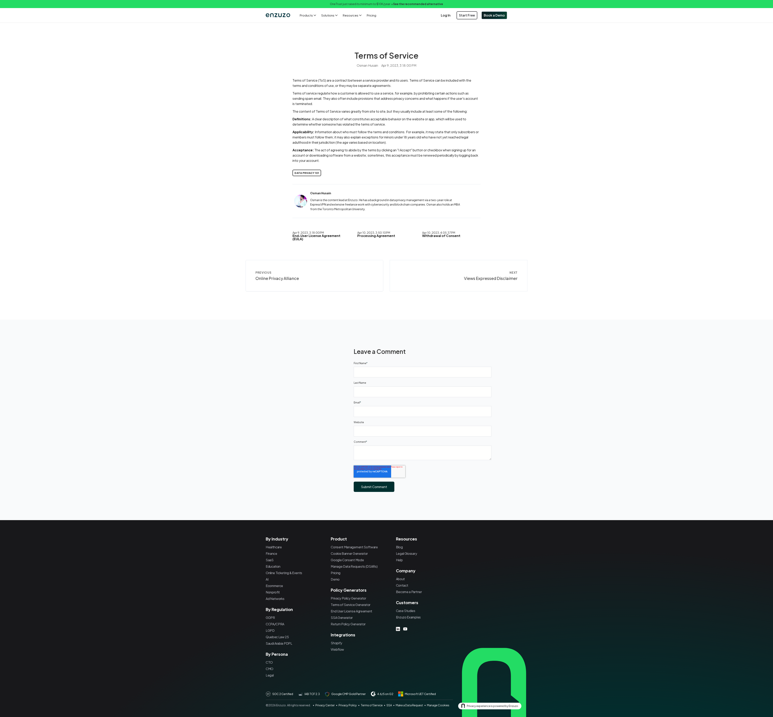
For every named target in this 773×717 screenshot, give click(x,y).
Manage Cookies (438, 705)
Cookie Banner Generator (349, 553)
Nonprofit (273, 592)
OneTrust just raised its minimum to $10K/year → (386, 4)
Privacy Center (325, 705)
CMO (269, 669)
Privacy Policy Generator (348, 598)
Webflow (337, 649)
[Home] (278, 15)
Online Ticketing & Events (284, 573)
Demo (335, 579)
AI (267, 579)
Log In (446, 15)
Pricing (371, 15)
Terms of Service (372, 705)
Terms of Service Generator (350, 605)
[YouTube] (405, 629)
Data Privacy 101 (307, 173)
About (400, 579)
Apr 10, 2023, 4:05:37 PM (438, 232)
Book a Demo (494, 15)
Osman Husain (367, 65)
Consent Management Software (354, 547)
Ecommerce (274, 586)
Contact (402, 585)
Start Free (467, 15)
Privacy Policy (348, 705)
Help (399, 560)
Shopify (336, 643)
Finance (271, 553)
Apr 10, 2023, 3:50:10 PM (373, 232)
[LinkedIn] (398, 629)
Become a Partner (409, 592)
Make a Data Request (409, 705)
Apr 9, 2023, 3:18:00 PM (308, 232)
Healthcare (274, 547)
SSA (389, 705)
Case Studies (405, 611)
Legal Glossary (406, 553)
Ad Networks (275, 598)
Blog (399, 547)
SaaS (270, 560)
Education (273, 566)
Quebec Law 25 (277, 637)
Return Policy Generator (348, 624)
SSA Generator (342, 617)
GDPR (270, 617)
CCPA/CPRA (275, 624)
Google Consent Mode (347, 560)
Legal (270, 675)
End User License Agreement (351, 611)
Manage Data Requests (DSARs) (354, 566)
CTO (269, 662)
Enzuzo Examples (408, 617)
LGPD (270, 630)
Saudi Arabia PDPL (279, 643)
